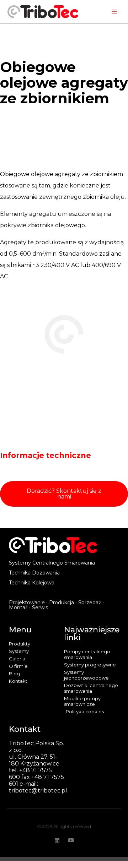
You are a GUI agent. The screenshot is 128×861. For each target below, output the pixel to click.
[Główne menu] (114, 11)
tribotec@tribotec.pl (38, 790)
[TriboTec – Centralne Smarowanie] (42, 11)
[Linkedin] (57, 840)
